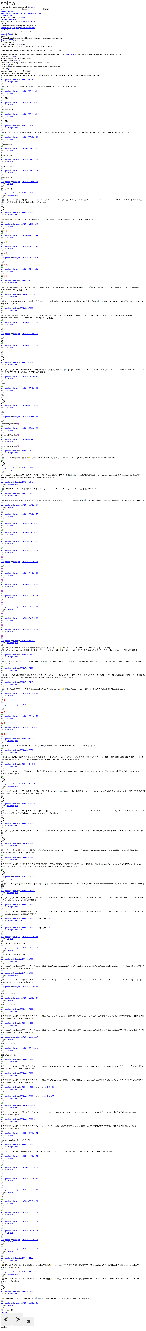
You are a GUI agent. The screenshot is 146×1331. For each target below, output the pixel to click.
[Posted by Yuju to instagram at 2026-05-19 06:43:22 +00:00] (2, 415)
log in (46, 9)
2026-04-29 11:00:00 (27, 784)
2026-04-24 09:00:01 (27, 959)
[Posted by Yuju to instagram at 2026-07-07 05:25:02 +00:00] (2, 135)
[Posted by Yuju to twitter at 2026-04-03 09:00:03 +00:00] (2, 1284)
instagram (15, 28)
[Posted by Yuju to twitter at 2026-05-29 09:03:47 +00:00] (2, 355)
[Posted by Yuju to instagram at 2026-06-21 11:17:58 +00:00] (2, 222)
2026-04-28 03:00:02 (27, 857)
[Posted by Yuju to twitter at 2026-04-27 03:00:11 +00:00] (2, 889)
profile (22, 17)
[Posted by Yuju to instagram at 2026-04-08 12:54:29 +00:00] (2, 1154)
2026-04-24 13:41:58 (30, 937)
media (9, 82)
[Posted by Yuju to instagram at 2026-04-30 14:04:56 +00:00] (2, 691)
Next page (4, 1312)
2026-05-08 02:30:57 (30, 505)
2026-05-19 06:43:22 (30, 417)
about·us (10, 11)
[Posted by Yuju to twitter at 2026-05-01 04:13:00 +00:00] (2, 680)
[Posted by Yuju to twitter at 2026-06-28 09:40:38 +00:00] (2, 191)
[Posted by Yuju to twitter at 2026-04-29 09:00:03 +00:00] (2, 816)
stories (8, 28)
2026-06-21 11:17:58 (30, 224)
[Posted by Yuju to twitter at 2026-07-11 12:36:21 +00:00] (2, 123)
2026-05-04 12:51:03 (30, 550)
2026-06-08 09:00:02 (27, 308)
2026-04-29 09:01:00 (27, 804)
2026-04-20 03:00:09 (27, 1087)
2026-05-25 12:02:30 (30, 377)
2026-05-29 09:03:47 (27, 362)
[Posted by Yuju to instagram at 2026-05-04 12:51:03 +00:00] (2, 548)
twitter (32, 28)
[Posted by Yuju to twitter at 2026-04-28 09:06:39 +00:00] (2, 836)
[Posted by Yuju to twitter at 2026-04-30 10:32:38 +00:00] (2, 737)
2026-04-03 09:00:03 (27, 1291)
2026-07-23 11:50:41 (30, 91)
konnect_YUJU (6, 34)
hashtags (27, 13)
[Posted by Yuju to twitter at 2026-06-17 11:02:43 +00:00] (2, 278)
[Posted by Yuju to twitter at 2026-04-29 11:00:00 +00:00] (2, 776)
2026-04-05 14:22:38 (27, 1258)
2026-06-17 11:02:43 (27, 280)
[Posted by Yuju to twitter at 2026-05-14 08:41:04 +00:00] (2, 491)
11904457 (50, 1087)
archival (17, 60)
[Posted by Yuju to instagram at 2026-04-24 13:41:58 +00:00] (2, 935)
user (16, 82)
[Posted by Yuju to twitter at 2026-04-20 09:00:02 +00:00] (2, 1057)
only (21, 44)
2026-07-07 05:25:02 (30, 137)
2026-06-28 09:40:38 (27, 193)
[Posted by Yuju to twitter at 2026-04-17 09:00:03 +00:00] (2, 1142)
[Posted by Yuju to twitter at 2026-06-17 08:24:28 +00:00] (2, 292)
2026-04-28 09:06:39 (27, 843)
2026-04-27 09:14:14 (27, 877)
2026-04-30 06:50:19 (27, 750)
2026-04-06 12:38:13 (30, 1212)
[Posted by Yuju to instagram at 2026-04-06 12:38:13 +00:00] (2, 1210)
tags (21, 13)
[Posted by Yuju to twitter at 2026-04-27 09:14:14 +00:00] (2, 869)
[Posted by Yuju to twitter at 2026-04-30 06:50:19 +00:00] (2, 748)
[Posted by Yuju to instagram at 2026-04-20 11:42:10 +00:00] (2, 1035)
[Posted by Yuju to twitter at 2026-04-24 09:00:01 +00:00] (2, 957)
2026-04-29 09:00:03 (27, 823)
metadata (33, 22)
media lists (25, 22)
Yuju (2, 80)
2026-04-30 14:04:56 (30, 693)
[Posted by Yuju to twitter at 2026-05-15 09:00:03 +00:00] (2, 460)
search (17, 13)
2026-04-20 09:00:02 (27, 1059)
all (14, 56)
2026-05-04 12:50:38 (27, 641)
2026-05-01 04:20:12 (27, 668)
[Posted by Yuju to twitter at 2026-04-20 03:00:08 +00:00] (2, 1103)
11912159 (50, 918)
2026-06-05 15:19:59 (30, 322)
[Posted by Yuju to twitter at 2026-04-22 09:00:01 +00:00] (2, 1007)
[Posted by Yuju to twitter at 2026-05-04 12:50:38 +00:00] (2, 639)
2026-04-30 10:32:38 (27, 739)
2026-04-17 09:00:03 (27, 1144)
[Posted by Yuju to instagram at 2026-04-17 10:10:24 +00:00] (2, 1131)
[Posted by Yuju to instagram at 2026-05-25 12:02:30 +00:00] (2, 374)
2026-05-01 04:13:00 (27, 682)
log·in (33, 7)
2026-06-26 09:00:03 (27, 212)
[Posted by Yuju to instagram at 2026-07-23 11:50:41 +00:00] (2, 89)
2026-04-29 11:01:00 (27, 764)
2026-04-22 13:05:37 (30, 987)
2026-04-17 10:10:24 (30, 1133)
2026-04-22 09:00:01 (27, 1009)
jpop (2, 13)
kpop (6, 13)
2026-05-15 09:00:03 (27, 468)
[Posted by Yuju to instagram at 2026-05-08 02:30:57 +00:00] (2, 503)
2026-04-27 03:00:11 (27, 891)
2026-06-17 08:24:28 (27, 294)
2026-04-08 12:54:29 (30, 1156)
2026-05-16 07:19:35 (27, 451)
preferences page (70, 54)
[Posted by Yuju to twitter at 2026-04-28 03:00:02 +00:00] (2, 855)
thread (20, 920)
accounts (12, 13)
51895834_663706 (8, 40)
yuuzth (3, 28)
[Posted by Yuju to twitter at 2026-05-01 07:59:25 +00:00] (2, 652)
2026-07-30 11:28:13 (27, 80)
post (12, 82)
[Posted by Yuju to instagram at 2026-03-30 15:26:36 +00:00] (2, 1301)
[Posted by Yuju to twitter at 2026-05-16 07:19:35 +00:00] (2, 449)
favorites (33, 13)
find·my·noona (6, 15)
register (3, 11)
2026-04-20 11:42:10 (30, 1037)
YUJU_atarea (25, 28)
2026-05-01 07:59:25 (27, 655)
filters (39, 13)
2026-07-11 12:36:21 (27, 126)
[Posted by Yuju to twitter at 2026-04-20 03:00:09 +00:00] (2, 1085)
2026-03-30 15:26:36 (30, 1303)
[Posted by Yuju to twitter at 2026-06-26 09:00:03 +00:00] (2, 205)
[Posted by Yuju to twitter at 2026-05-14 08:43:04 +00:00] (2, 480)
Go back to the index (8, 19)
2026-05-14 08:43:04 (27, 482)
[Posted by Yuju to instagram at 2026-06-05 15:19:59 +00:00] (2, 320)
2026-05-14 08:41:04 (27, 493)
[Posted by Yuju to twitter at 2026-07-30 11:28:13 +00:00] (2, 77)
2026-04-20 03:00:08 (27, 1105)
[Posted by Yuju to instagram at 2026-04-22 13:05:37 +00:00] (2, 985)
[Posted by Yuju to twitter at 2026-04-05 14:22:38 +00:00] (2, 1256)
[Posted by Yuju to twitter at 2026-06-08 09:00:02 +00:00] (2, 306)
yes (18, 44)
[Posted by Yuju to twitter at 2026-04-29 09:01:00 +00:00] (2, 796)
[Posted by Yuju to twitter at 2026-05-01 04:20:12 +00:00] (2, 666)
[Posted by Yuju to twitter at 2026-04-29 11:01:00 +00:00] (2, 762)
